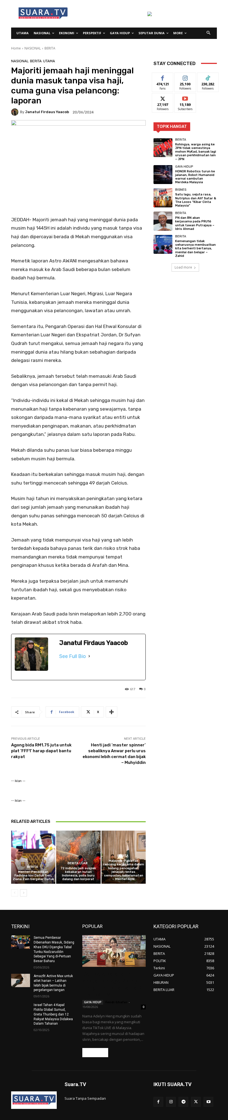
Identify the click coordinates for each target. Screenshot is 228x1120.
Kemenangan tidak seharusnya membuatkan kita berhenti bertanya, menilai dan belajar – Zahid (195, 248)
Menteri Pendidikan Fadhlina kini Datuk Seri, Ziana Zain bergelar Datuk (33, 875)
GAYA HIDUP (184, 166)
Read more (95, 1053)
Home (16, 48)
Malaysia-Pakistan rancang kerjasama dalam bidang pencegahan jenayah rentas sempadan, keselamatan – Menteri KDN (123, 870)
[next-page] (23, 893)
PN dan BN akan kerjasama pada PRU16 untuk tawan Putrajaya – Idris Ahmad (194, 223)
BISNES (180, 189)
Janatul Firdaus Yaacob (47, 112)
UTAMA (49, 61)
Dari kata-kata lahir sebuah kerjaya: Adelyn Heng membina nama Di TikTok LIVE (112, 984)
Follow (185, 77)
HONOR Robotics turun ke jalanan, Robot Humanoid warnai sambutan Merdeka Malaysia (195, 177)
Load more (183, 267)
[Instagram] (171, 1102)
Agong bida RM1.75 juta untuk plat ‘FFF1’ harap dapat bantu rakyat (41, 750)
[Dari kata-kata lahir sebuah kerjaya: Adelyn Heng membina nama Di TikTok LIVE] (114, 951)
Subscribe (185, 97)
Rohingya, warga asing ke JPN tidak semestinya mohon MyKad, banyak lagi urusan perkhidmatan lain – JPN (195, 152)
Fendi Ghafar (116, 1002)
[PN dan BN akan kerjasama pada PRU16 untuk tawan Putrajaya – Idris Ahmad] (162, 221)
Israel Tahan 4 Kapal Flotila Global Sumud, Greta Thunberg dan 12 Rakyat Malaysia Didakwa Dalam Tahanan (53, 1014)
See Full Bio (72, 656)
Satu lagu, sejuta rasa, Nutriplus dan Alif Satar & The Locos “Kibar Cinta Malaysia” (195, 200)
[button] (208, 33)
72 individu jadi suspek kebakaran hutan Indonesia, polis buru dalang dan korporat (78, 873)
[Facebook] (158, 1102)
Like (163, 77)
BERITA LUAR (78, 863)
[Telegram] (183, 1102)
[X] (196, 1102)
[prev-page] (14, 893)
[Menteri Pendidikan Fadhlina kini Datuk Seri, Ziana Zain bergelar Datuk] (33, 857)
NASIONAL (32, 48)
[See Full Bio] (89, 656)
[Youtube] (208, 1102)
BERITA (49, 48)
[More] (111, 711)
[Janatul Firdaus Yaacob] (15, 112)
